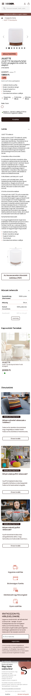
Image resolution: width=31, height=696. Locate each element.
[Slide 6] (22, 48)
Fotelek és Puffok (10, 18)
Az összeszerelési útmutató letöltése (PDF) (15, 276)
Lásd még (15, 318)
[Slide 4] (16, 48)
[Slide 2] (11, 48)
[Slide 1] (6, 48)
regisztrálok (15, 641)
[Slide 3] (14, 48)
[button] (29, 3)
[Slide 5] (19, 48)
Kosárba (15, 119)
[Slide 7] (24, 48)
